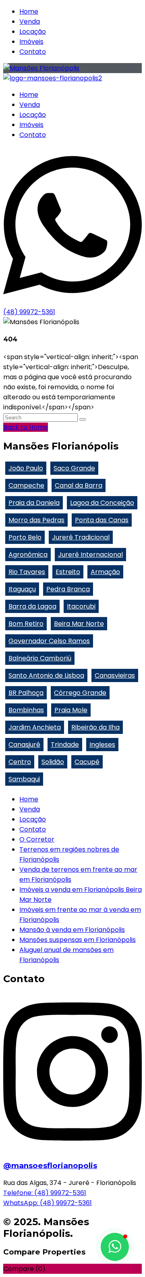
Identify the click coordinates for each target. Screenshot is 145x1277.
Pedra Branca (68, 589)
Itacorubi (81, 606)
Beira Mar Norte (79, 623)
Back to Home (25, 427)
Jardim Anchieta (34, 727)
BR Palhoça (26, 692)
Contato (32, 51)
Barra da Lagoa (32, 606)
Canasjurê (24, 744)
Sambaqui (24, 779)
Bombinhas (26, 710)
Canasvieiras (115, 675)
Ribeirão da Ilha (95, 727)
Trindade (65, 744)
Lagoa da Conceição (102, 502)
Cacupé (87, 761)
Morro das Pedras (36, 520)
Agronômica (28, 554)
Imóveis (31, 41)
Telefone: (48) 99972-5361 (44, 1192)
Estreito (68, 571)
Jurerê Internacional (90, 554)
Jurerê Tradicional (81, 537)
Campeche (26, 485)
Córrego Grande (80, 692)
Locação (32, 31)
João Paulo (25, 468)
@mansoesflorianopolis (50, 1165)
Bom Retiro (26, 623)
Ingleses (102, 744)
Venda (29, 21)
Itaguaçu (22, 589)
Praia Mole (70, 710)
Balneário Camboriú (39, 658)
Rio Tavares (26, 571)
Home (28, 11)
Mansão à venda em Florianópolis (72, 929)
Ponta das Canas (101, 520)
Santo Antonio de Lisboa (46, 675)
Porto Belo (24, 537)
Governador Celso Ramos (49, 641)
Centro (19, 761)
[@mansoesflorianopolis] (72, 1148)
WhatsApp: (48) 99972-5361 (47, 1203)
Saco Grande (74, 468)
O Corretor (36, 839)
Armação (105, 571)
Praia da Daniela (34, 502)
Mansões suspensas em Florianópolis (77, 939)
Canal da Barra (78, 485)
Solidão (52, 761)
